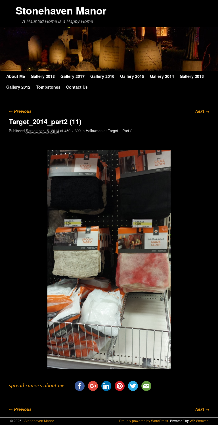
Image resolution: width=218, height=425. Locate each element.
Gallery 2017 (72, 76)
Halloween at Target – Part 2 (109, 130)
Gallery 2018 (43, 76)
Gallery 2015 (132, 76)
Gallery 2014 (162, 76)
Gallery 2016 (102, 76)
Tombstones (48, 87)
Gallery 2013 (192, 76)
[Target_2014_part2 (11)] (109, 259)
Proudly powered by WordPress (143, 420)
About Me (15, 76)
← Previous (20, 111)
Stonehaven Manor (61, 10)
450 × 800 (72, 130)
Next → (202, 111)
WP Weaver (199, 420)
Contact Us (77, 87)
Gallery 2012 (18, 87)
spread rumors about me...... (41, 385)
